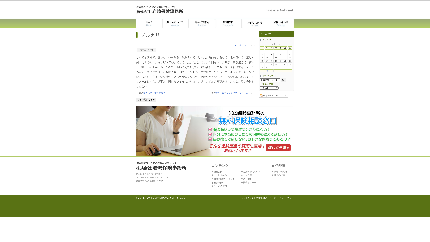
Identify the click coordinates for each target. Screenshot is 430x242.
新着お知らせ (280, 172)
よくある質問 (220, 186)
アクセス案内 (255, 23)
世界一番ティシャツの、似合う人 (231, 93)
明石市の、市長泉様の (154, 93)
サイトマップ (248, 198)
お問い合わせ (281, 23)
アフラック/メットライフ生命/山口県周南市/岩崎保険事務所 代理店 (160, 10)
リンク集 (247, 175)
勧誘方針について (252, 172)
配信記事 (228, 23)
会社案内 (218, 172)
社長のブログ (280, 175)
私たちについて (175, 23)
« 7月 (267, 71)
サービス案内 (202, 23)
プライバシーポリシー (284, 198)
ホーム (149, 23)
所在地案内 (248, 179)
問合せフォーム (251, 182)
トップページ (240, 45)
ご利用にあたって (264, 198)
